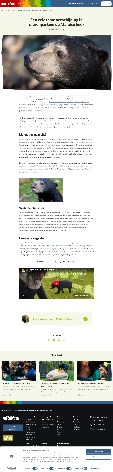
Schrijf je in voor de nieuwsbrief (13, 427)
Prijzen (28, 427)
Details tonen (95, 468)
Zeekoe (75, 419)
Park (58, 435)
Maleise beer (43, 111)
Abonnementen (31, 432)
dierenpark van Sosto (55, 246)
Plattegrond (29, 440)
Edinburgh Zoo (67, 213)
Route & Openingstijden (76, 3)
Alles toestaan (98, 451)
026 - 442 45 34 (98, 425)
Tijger (75, 424)
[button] (90, 4)
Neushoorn (76, 427)
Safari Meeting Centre (33, 446)
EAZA (41, 99)
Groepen (44, 446)
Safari (59, 429)
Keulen (75, 225)
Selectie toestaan (98, 457)
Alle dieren (76, 429)
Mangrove (60, 422)
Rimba (59, 432)
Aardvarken (77, 422)
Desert (59, 427)
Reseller (28, 429)
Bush (58, 419)
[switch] (51, 468)
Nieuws (9, 410)
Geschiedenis (45, 427)
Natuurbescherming (48, 424)
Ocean (59, 424)
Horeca (43, 422)
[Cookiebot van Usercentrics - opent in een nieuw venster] (11, 468)
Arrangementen (31, 424)
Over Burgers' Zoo (47, 419)
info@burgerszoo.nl (99, 429)
